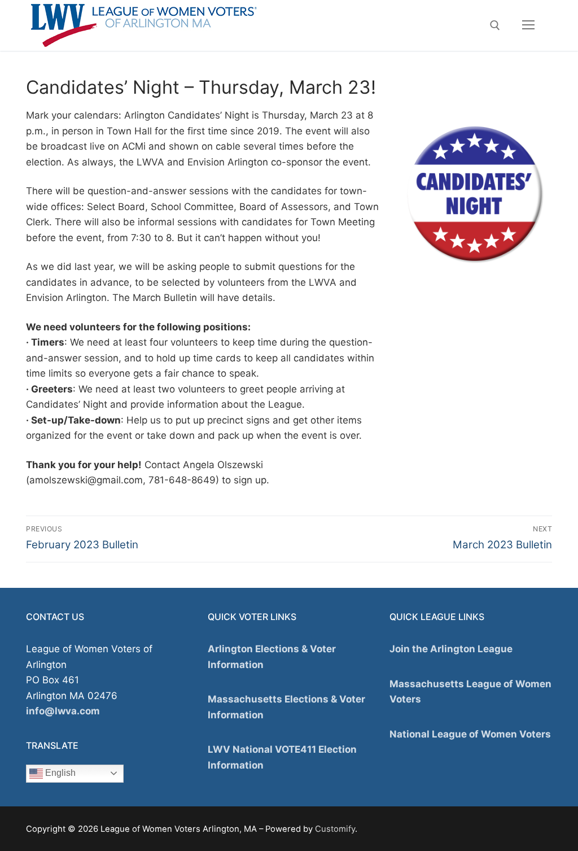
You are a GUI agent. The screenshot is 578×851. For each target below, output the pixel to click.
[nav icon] (528, 25)
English (59, 773)
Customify (335, 829)
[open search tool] (495, 25)
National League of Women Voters (470, 734)
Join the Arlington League (451, 648)
